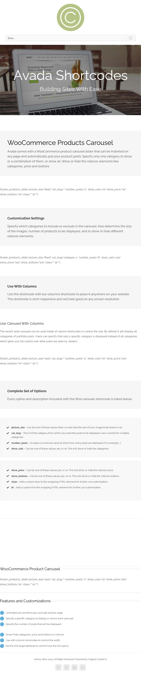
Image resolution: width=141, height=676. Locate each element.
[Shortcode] (70, 80)
